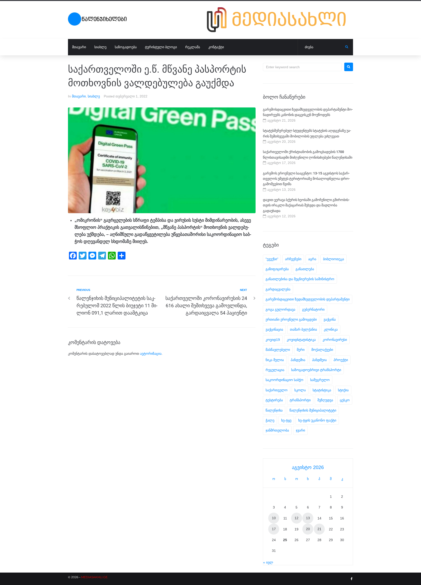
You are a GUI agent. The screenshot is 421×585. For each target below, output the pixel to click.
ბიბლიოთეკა (333, 259)
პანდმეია (319, 360)
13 (308, 518)
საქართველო (276, 390)
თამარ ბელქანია (303, 329)
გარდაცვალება (278, 289)
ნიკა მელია (275, 360)
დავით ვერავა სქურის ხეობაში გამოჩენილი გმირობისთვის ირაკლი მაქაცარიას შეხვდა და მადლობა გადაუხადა (306, 205)
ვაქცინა (330, 319)
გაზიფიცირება (277, 269)
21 (319, 529)
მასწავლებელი (278, 350)
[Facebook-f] (351, 578)
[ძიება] (321, 47)
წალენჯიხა (274, 410)
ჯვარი (300, 430)
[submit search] (346, 47)
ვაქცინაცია (274, 329)
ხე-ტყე (286, 420)
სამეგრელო (320, 380)
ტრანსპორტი (300, 400)
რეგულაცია (275, 370)
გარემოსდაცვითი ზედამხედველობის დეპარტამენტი (308, 299)
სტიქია (343, 390)
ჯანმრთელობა (277, 430)
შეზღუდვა (325, 400)
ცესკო (345, 400)
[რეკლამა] (280, 19)
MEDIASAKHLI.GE (94, 577)
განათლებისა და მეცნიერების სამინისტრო (300, 279)
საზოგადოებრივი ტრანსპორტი (316, 370)
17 (274, 529)
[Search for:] (302, 67)
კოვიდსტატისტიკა (301, 340)
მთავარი (79, 96)
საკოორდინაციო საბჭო (284, 380)
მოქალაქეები (322, 350)
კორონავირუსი (335, 340)
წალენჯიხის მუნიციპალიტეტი (312, 410)
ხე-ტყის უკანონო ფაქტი (317, 420)
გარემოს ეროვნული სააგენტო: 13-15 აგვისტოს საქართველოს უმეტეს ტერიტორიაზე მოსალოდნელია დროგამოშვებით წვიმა (306, 178)
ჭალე (270, 420)
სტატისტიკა (322, 390)
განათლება (305, 269)
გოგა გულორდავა (280, 309)
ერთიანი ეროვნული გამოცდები (291, 319)
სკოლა (300, 390)
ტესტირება (274, 400)
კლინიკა (331, 329)
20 (308, 529)
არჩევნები (293, 259)
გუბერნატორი (313, 309)
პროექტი (341, 360)
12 (296, 518)
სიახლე (94, 96)
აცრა (312, 259)
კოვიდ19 (273, 340)
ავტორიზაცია (151, 353)
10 (274, 518)
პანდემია (298, 360)
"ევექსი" (272, 259)
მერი (301, 350)
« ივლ (268, 562)
